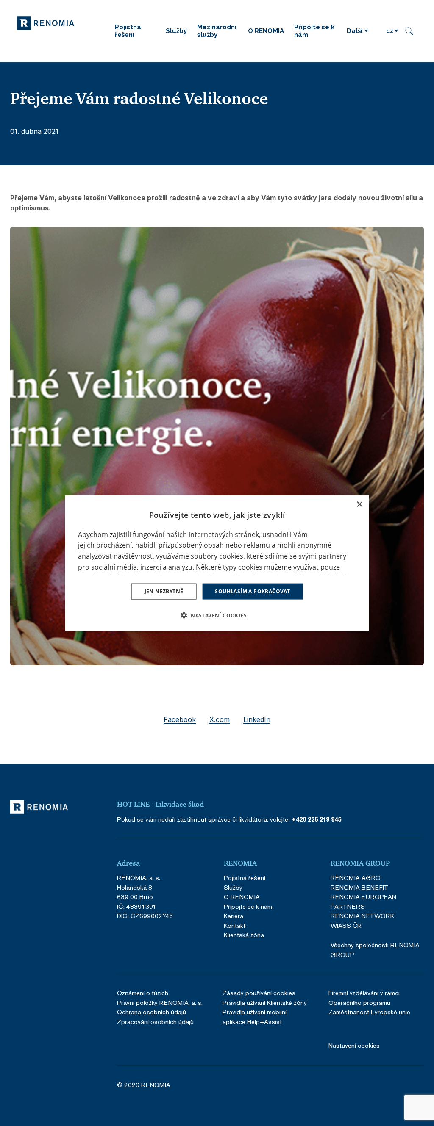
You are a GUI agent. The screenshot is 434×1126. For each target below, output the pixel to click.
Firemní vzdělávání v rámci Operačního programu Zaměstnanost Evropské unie (369, 1002)
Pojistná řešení (244, 878)
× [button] (359, 504)
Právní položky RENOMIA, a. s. (160, 1003)
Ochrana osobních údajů (151, 1012)
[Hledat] (409, 31)
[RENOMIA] (45, 22)
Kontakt (234, 925)
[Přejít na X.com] (396, 1085)
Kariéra (233, 916)
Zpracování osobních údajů (155, 1022)
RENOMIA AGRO (356, 878)
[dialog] (217, 563)
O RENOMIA (242, 897)
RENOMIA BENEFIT (359, 887)
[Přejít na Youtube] (419, 1085)
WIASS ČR (346, 925)
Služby (233, 887)
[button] (217, 615)
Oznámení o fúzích (142, 993)
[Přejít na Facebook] (350, 1085)
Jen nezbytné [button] (164, 591)
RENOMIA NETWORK (362, 916)
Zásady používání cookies (259, 993)
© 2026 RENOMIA (143, 1085)
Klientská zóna (244, 935)
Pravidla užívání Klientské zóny (265, 1003)
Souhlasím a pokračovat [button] (252, 591)
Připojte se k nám (248, 906)
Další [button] (354, 31)
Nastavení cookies (354, 1045)
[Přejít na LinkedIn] (373, 1085)
